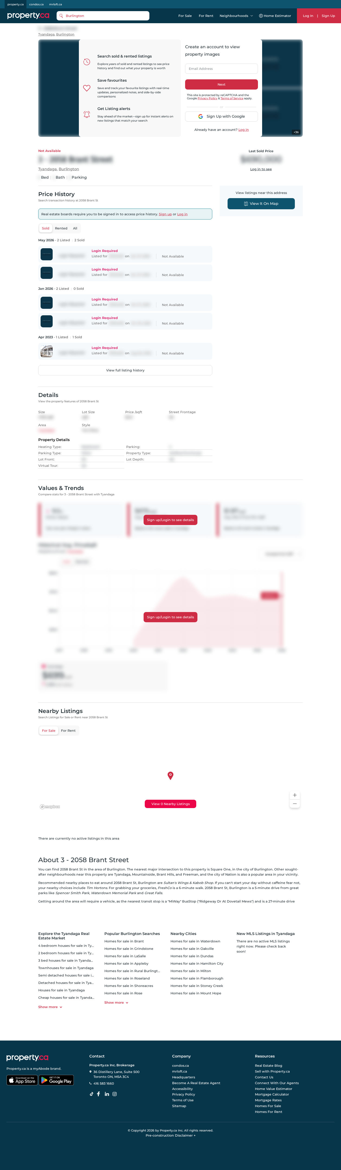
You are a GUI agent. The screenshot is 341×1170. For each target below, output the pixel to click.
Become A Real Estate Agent (196, 1083)
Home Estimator (277, 16)
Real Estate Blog (268, 1066)
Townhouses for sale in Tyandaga (65, 968)
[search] (103, 15)
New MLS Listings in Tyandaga (266, 933)
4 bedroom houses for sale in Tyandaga (71, 946)
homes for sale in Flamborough (196, 978)
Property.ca (16, 1069)
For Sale (185, 16)
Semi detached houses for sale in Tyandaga (74, 975)
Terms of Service (232, 98)
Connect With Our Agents (277, 1083)
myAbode (41, 1069)
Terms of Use (183, 1100)
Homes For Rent (268, 1112)
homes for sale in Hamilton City (196, 963)
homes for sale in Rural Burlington (133, 971)
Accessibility (182, 1089)
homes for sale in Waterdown (195, 941)
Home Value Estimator (273, 1089)
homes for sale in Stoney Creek (196, 986)
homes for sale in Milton (190, 971)
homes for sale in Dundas (191, 956)
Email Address (198, 67)
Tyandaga (46, 34)
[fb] (100, 1094)
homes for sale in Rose (123, 993)
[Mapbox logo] (50, 806)
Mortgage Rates (268, 1100)
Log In (308, 16)
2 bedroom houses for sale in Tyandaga (71, 953)
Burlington (65, 34)
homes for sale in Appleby (126, 963)
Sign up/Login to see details (170, 520)
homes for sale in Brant (124, 941)
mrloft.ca (55, 4)
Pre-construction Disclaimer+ (171, 1135)
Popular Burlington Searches (132, 933)
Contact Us (264, 1077)
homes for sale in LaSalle (125, 956)
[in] (115, 1094)
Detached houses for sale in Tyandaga (70, 983)
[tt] (92, 1094)
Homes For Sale (268, 1106)
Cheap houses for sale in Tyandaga (67, 998)
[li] (108, 1094)
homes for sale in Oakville (192, 949)
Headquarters (183, 1077)
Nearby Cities (183, 933)
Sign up (165, 214)
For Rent (206, 16)
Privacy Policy (207, 98)
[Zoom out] (295, 803)
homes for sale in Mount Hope (195, 993)
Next (221, 84)
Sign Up (328, 16)
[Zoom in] (295, 795)
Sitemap (179, 1106)
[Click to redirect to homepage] (28, 15)
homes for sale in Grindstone (128, 949)
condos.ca (36, 4)
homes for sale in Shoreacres (128, 986)
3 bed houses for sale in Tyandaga (66, 960)
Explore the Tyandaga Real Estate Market (64, 935)
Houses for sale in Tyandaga (61, 990)
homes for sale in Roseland (127, 978)
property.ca (15, 4)
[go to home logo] (27, 1057)
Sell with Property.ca (272, 1072)
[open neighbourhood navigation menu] (252, 15)
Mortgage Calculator (272, 1095)
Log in (243, 130)
